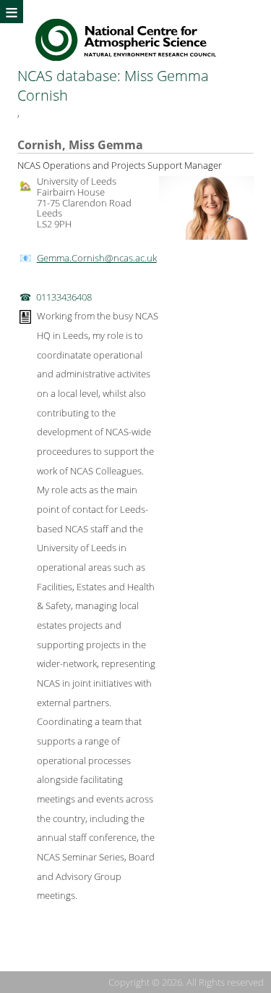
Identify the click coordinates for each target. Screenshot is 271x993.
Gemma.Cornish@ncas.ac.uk (97, 257)
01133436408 (64, 296)
